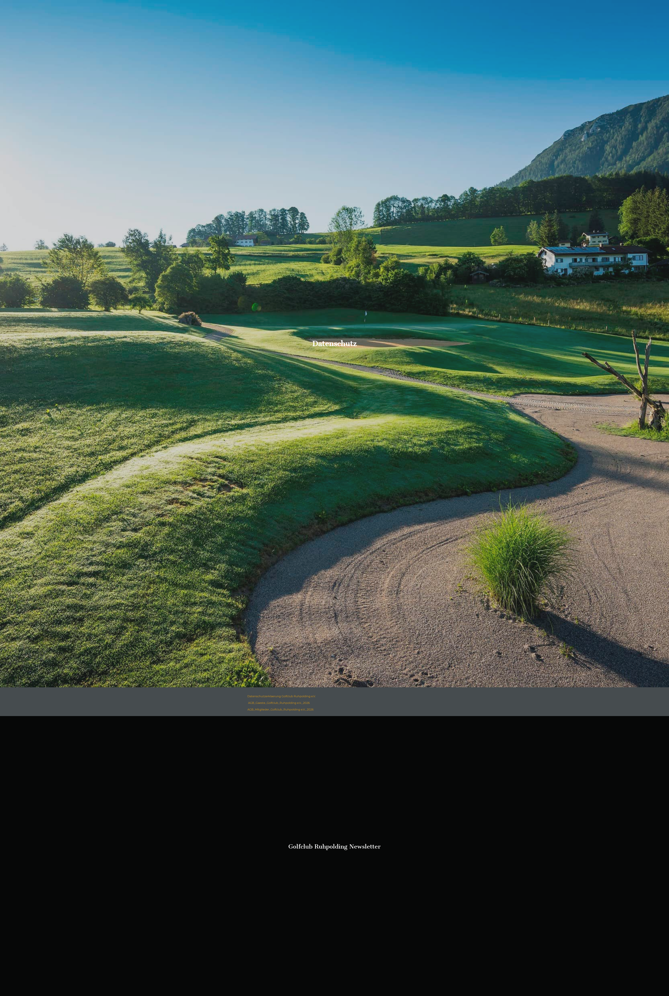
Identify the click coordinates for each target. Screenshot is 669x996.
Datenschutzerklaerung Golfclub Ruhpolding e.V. (281, 696)
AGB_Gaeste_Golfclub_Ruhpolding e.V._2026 (279, 703)
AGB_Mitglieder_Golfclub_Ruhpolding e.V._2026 (280, 709)
